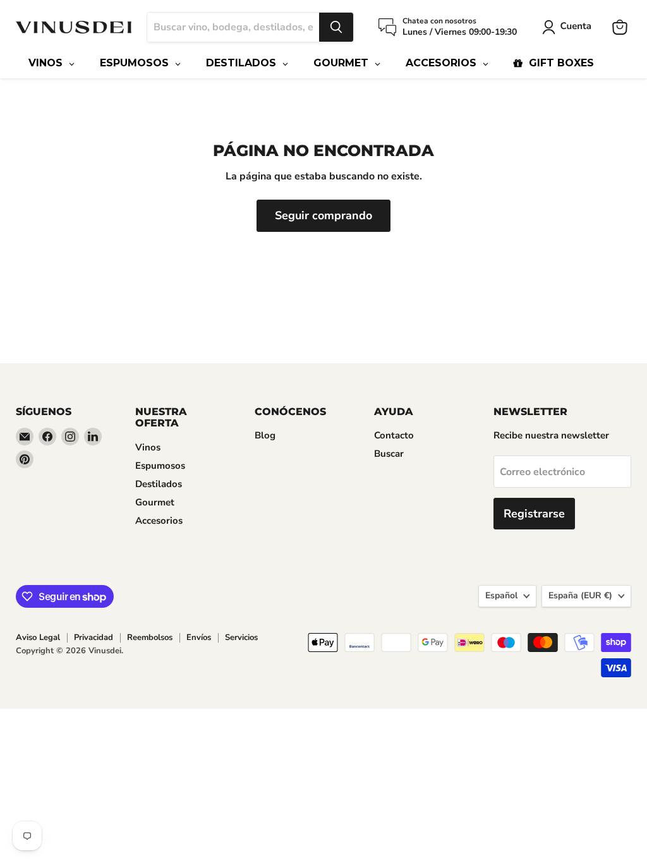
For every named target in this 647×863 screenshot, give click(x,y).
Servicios (241, 637)
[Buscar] (336, 27)
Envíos (198, 637)
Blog (265, 435)
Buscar (389, 453)
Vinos (147, 447)
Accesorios (159, 520)
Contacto (394, 435)
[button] (569, 27)
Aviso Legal (38, 637)
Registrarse (534, 513)
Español (501, 595)
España (580, 595)
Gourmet (154, 502)
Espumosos (160, 465)
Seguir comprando (323, 215)
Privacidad (93, 637)
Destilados (158, 484)
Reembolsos (149, 637)
